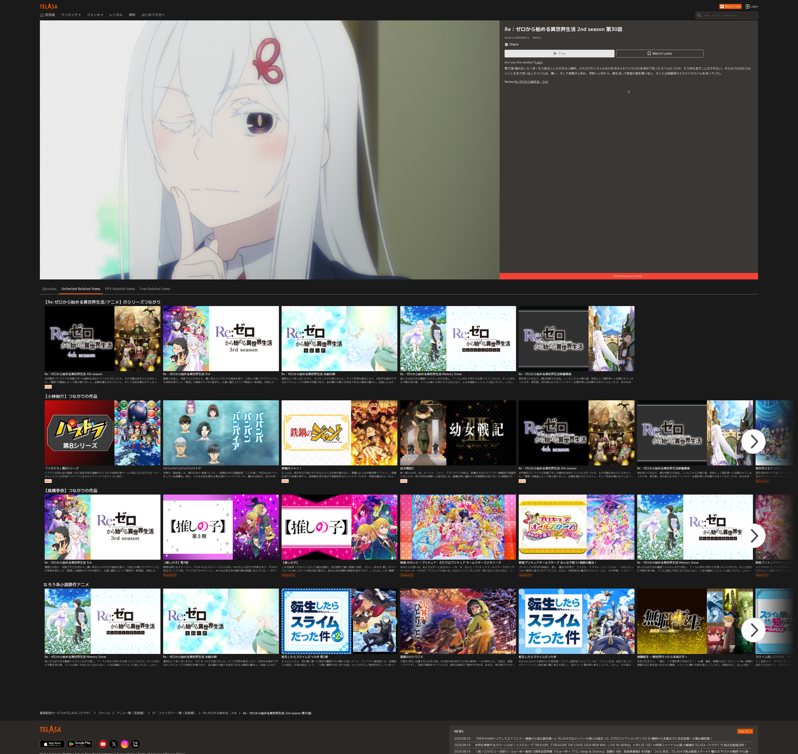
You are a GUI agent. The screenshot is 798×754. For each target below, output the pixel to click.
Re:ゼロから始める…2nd (531, 82)
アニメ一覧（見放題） (131, 713)
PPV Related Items (120, 288)
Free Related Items (155, 288)
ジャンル (104, 713)
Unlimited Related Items (81, 288)
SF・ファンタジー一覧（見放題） (174, 713)
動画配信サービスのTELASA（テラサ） (66, 713)
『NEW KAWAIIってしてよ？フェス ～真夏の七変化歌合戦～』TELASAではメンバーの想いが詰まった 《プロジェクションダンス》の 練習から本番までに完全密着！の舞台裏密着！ (594, 738)
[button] (730, 6)
